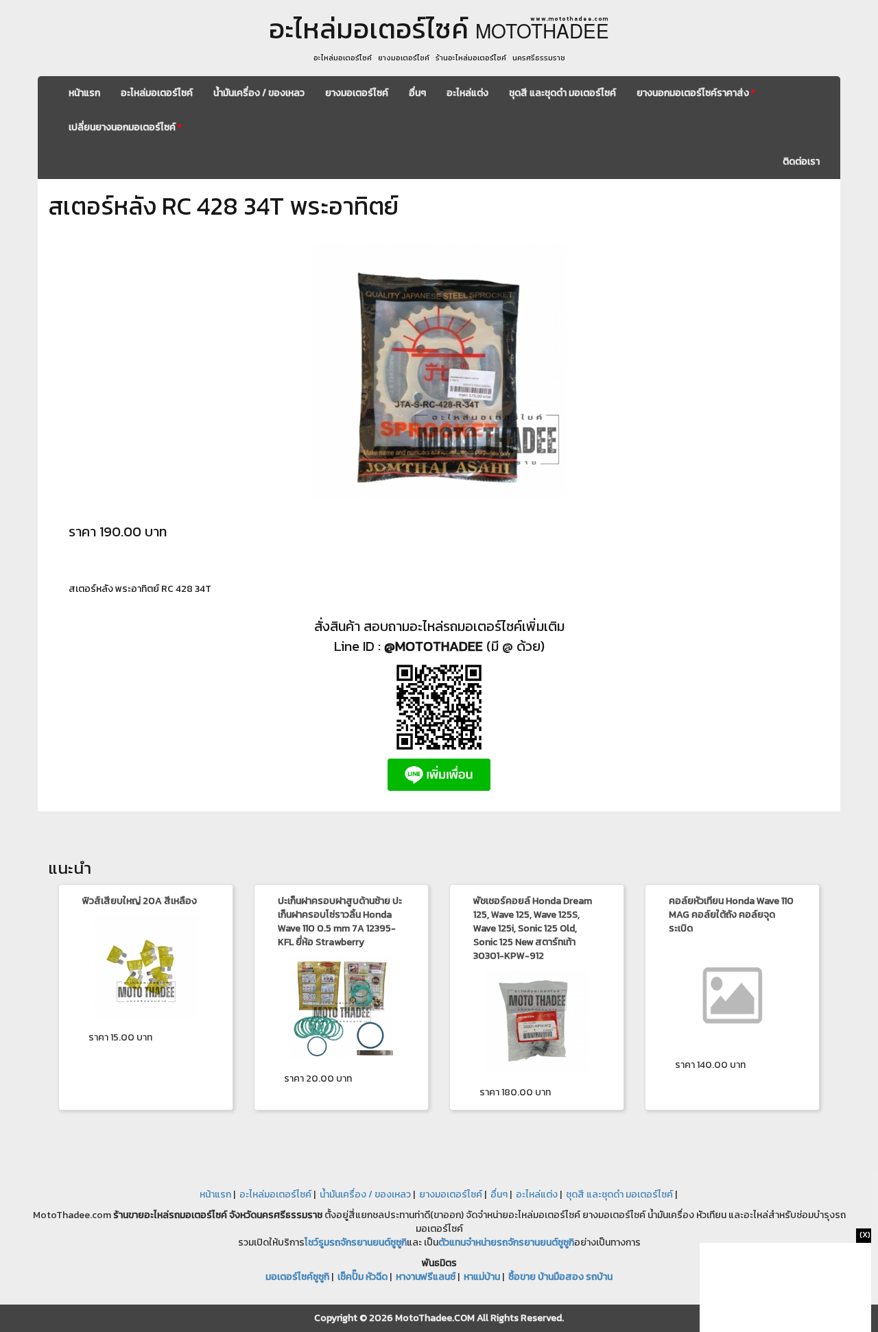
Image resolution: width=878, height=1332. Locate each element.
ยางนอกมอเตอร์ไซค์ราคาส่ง (696, 93)
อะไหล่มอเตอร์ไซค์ (157, 93)
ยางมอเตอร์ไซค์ (356, 93)
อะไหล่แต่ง (467, 93)
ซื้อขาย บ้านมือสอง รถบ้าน (560, 1277)
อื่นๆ (417, 93)
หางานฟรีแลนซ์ (425, 1277)
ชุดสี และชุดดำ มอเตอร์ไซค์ (562, 93)
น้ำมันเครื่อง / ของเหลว (259, 93)
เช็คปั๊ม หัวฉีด (362, 1277)
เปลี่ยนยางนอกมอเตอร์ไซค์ (125, 127)
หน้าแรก (84, 93)
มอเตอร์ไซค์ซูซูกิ (297, 1277)
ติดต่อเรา (801, 161)
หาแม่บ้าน (482, 1277)
